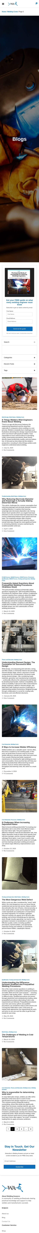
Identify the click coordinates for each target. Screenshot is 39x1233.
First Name (10, 311)
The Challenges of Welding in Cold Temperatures (17, 1036)
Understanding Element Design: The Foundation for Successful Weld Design (18, 664)
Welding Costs (12, 11)
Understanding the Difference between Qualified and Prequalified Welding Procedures (18, 984)
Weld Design (5, 417)
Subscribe (19, 1167)
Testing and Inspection (24, 579)
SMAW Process (13, 579)
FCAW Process (6, 577)
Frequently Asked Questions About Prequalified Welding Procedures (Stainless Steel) (18, 585)
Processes (31, 577)
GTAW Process (24, 577)
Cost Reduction (6, 744)
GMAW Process (15, 577)
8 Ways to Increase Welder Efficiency (19, 747)
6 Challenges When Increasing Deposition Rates (16, 823)
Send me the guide (19, 329)
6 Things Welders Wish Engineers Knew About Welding (17, 421)
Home (4, 11)
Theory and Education (8, 659)
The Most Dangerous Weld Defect (17, 900)
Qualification (5, 579)
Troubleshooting (6, 496)
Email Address (11, 318)
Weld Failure (12, 417)
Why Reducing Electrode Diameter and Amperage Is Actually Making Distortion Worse (17, 501)
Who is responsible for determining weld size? (18, 1093)
